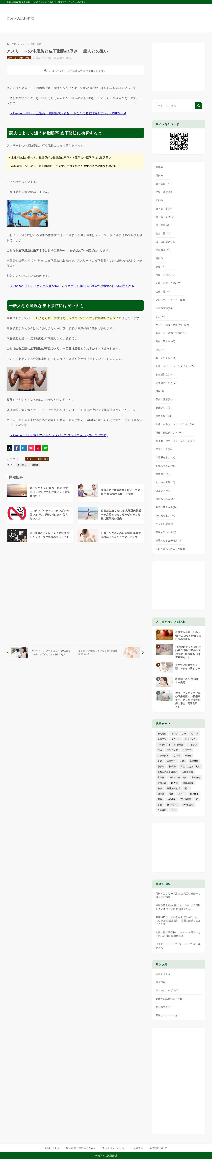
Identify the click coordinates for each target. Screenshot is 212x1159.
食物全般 (164, 415)
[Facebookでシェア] (17, 448)
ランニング (172, 749)
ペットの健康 (165, 523)
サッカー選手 (165, 482)
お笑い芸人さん (167, 507)
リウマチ (187, 749)
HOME (13, 44)
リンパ (176, 755)
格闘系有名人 (165, 498)
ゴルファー (164, 490)
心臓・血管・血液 (169, 283)
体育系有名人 (165, 457)
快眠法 (172, 766)
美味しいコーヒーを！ (168, 1015)
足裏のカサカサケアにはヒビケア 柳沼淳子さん (178, 945)
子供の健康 (164, 399)
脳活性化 (194, 793)
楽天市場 (160, 982)
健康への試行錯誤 (20, 18)
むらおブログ (163, 1007)
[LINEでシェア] (45, 448)
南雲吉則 (171, 760)
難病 (160, 391)
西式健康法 (186, 799)
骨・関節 (163, 225)
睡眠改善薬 (188, 782)
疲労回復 (162, 782)
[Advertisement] (145, 16)
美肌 (171, 793)
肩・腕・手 (164, 208)
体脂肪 (35, 464)
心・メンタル (166, 357)
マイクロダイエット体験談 (171, 744)
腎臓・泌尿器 (165, 274)
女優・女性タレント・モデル (175, 424)
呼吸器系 (163, 250)
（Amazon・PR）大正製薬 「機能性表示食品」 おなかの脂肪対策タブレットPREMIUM (68, 113)
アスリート (164, 449)
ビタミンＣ (190, 739)
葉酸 (160, 799)
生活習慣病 (164, 308)
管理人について (166, 532)
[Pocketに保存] (31, 448)
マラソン (192, 744)
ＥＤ (173, 810)
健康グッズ (163, 407)
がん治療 (162, 733)
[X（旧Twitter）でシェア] (9, 448)
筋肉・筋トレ (165, 341)
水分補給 (195, 777)
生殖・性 (163, 291)
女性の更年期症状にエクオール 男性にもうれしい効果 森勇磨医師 (178, 934)
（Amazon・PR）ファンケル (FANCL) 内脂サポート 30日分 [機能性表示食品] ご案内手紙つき (72, 286)
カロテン (162, 739)
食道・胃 (163, 233)
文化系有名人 (165, 465)
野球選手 (163, 474)
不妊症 (188, 755)
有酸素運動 (187, 771)
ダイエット (23, 464)
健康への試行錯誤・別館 (169, 998)
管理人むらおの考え (169, 540)
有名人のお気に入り (190, 766)
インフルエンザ (178, 733)
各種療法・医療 (167, 382)
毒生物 (161, 777)
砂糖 (160, 788)
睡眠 (160, 349)
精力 (187, 788)
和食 (183, 760)
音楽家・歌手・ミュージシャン (175, 440)
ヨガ (160, 749)
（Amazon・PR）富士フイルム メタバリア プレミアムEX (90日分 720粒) (58, 435)
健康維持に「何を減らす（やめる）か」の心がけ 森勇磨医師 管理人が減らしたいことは (178, 920)
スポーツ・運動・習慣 (30, 44)
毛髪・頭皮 (164, 191)
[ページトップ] (204, 1151)
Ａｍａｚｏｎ (163, 973)
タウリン (175, 739)
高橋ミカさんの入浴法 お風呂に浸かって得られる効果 (178, 895)
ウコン (194, 733)
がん (160, 316)
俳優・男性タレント (169, 432)
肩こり (181, 793)
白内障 (174, 782)
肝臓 (160, 266)
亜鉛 (160, 760)
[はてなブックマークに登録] (24, 448)
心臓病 (161, 766)
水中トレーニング (177, 777)
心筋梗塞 (194, 760)
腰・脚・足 (165, 216)
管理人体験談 (173, 788)
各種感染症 (164, 374)
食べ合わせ (172, 804)
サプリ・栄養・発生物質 (172, 324)
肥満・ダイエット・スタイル (175, 366)
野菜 (160, 804)
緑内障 (161, 793)
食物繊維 (162, 810)
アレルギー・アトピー (170, 299)
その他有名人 (165, 515)
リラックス (163, 755)
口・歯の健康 (165, 241)
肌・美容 (164, 183)
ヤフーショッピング (167, 990)
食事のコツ (188, 804)
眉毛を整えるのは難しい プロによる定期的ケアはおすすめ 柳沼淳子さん (178, 906)
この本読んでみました (170, 548)
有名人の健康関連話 (167, 771)
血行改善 (171, 799)
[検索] (198, 105)
